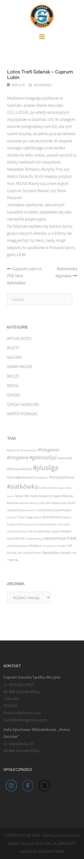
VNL (20, 552)
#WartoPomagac (56, 487)
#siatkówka (22, 486)
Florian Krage (24, 517)
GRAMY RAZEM (19, 366)
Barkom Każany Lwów (32, 503)
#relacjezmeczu (61, 477)
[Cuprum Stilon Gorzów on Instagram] (11, 786)
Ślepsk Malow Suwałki (56, 553)
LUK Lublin (63, 524)
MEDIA (12, 385)
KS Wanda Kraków (46, 524)
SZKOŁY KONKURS (23, 404)
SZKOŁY (13, 395)
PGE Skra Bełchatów (39, 531)
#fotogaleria (48, 449)
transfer (61, 545)
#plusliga (45, 467)
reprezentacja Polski (60, 538)
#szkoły (43, 487)
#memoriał (65, 458)
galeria (37, 517)
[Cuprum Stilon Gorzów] (42, 15)
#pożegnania (42, 477)
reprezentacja (35, 538)
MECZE (13, 376)
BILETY (13, 347)
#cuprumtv (13, 450)
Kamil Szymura (26, 524)
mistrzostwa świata (17, 531)
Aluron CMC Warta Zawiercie (33, 496)
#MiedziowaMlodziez (19, 469)
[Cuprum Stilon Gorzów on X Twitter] (44, 786)
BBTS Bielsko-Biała (56, 503)
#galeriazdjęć (43, 457)
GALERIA (14, 357)
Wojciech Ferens (32, 552)
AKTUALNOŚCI (43, 85)
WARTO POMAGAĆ (22, 413)
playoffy (56, 531)
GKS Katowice (51, 517)
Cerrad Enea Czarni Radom (53, 510)
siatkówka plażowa (17, 545)
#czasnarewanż (29, 450)
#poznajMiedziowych (21, 477)
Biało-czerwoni (27, 510)
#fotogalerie (18, 457)
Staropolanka (49, 545)
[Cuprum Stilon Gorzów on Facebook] (28, 786)
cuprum (11, 517)
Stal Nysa (35, 546)
